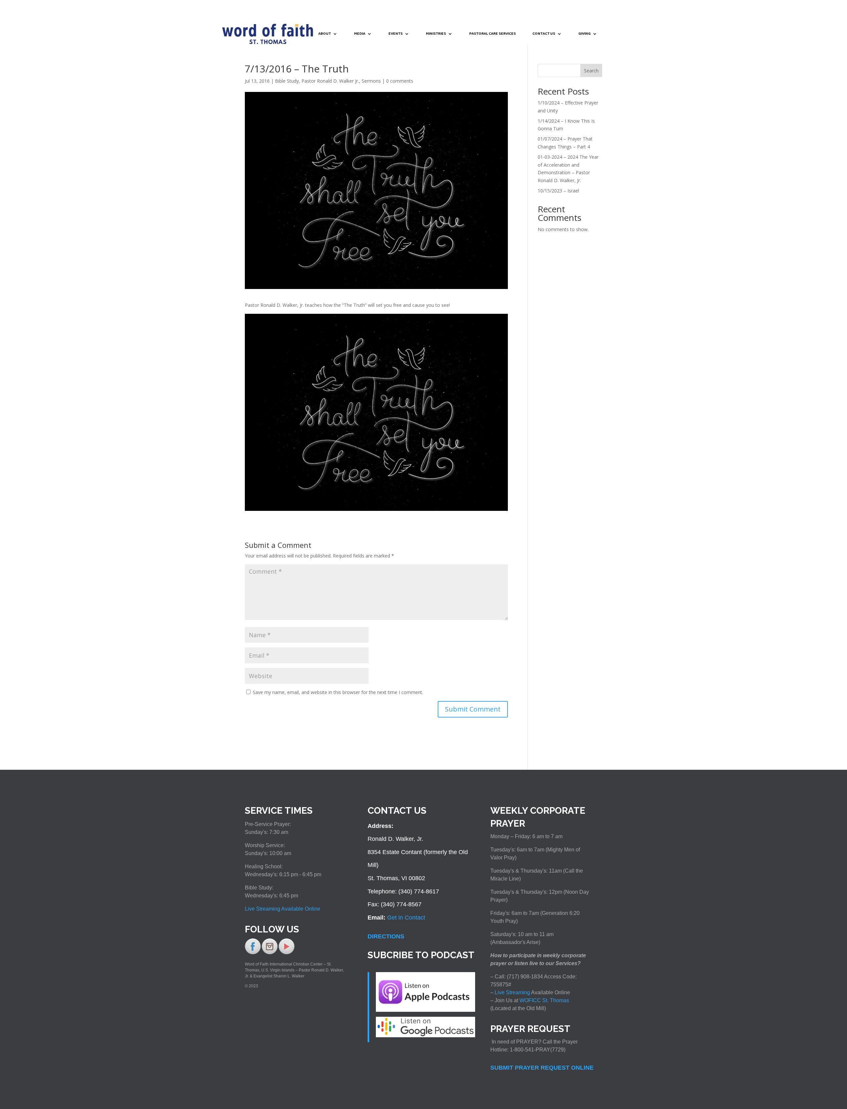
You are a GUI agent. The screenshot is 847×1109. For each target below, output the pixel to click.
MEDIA (359, 34)
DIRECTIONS (386, 936)
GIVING (584, 34)
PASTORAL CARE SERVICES (492, 34)
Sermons (371, 81)
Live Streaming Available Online (282, 909)
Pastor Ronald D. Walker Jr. (330, 81)
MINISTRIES (436, 34)
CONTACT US (543, 34)
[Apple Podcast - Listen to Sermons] (425, 1009)
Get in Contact (406, 917)
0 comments (399, 81)
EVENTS (395, 34)
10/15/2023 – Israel (558, 190)
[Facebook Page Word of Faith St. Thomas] (253, 953)
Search (591, 70)
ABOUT (324, 34)
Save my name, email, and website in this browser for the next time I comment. (338, 692)
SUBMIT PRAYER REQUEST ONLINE (542, 1067)
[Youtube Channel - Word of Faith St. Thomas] (286, 953)
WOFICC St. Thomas (544, 1000)
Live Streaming (511, 992)
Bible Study (287, 81)
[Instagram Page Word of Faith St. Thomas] (270, 953)
